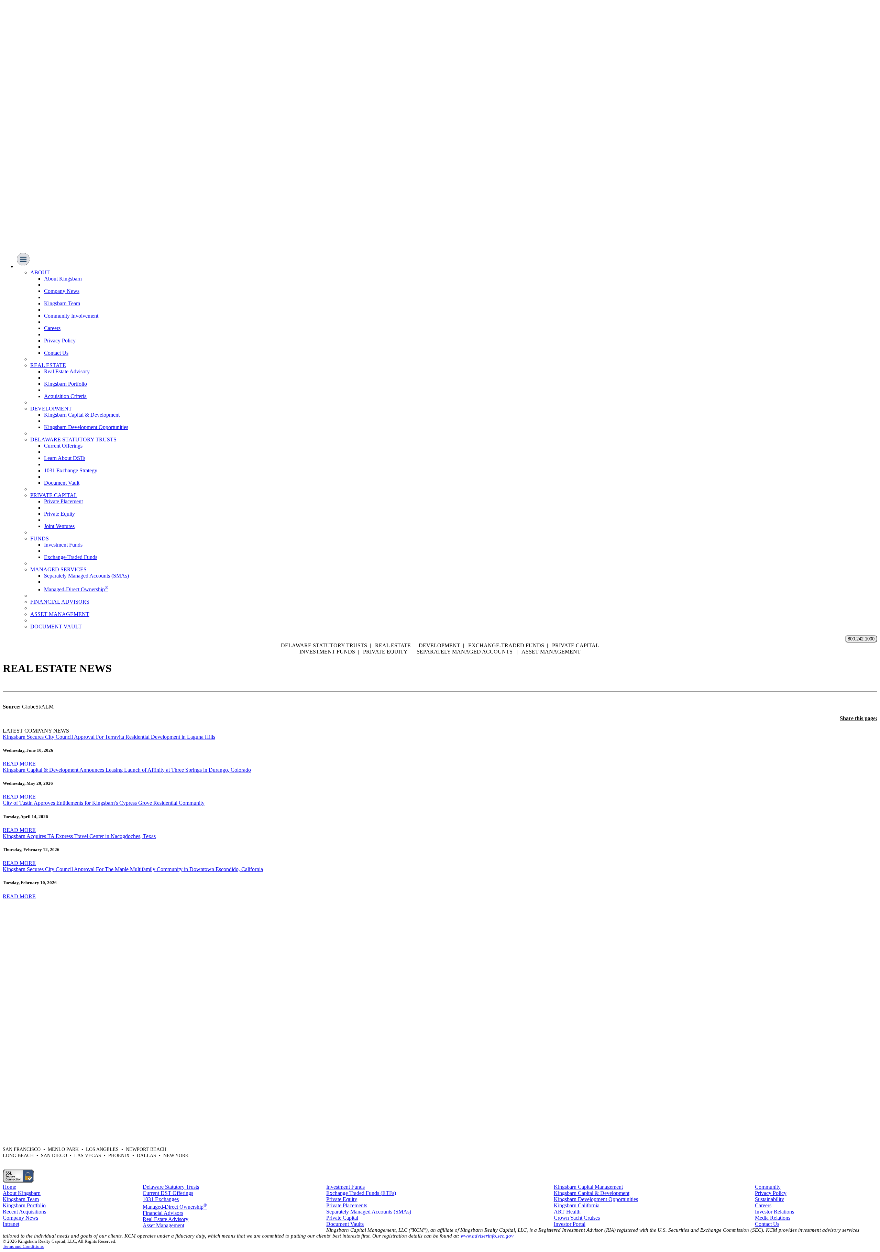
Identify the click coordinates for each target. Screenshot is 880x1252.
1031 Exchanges (161, 1199)
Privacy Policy (60, 340)
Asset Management (163, 1225)
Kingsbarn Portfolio (65, 384)
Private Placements (346, 1205)
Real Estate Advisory (67, 371)
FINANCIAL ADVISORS (59, 602)
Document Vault (61, 483)
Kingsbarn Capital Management (588, 1187)
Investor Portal (569, 1224)
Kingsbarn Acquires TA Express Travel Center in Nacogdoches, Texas (79, 836)
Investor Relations (774, 1212)
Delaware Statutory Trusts (171, 1187)
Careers (52, 328)
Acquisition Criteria (65, 396)
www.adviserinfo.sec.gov (487, 1236)
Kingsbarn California (577, 1205)
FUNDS (39, 538)
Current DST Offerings (168, 1193)
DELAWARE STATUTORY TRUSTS (73, 439)
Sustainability (769, 1199)
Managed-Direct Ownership (76, 589)
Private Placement (63, 501)
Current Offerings (63, 446)
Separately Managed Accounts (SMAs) (86, 576)
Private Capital (342, 1218)
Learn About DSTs (64, 458)
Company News (61, 291)
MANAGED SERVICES (58, 569)
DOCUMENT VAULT (56, 626)
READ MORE (19, 764)
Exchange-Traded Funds (70, 557)
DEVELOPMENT (51, 408)
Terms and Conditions (23, 1246)
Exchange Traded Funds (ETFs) (361, 1193)
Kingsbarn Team (62, 303)
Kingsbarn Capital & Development (82, 415)
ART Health (567, 1212)
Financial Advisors (163, 1213)
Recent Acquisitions (24, 1212)
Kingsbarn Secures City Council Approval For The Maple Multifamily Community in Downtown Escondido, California (133, 869)
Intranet (11, 1224)
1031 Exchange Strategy (70, 470)
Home (9, 1187)
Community (768, 1187)
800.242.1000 (861, 638)
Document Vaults (345, 1224)
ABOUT (40, 272)
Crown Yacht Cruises (577, 1218)
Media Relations (772, 1218)
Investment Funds (63, 545)
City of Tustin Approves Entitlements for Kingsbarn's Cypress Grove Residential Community (104, 803)
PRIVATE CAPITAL (53, 495)
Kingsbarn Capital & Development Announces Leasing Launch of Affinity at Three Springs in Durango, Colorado (127, 770)
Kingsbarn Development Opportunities (86, 427)
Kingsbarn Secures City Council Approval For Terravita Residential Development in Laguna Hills (109, 737)
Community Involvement (71, 316)
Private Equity (59, 514)
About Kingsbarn (63, 279)
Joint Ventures (59, 526)
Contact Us (56, 353)
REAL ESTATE (48, 365)
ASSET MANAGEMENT (59, 614)
